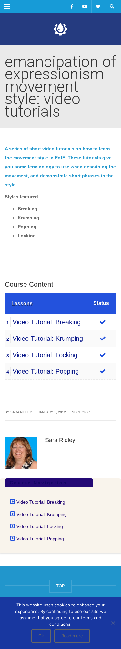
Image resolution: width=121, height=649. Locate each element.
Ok (41, 635)
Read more (72, 635)
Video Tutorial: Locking (45, 355)
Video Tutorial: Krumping (48, 338)
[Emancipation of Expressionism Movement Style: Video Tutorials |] (60, 29)
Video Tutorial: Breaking (47, 322)
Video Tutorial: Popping (46, 371)
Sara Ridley (21, 412)
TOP (60, 586)
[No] (113, 623)
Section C (81, 412)
